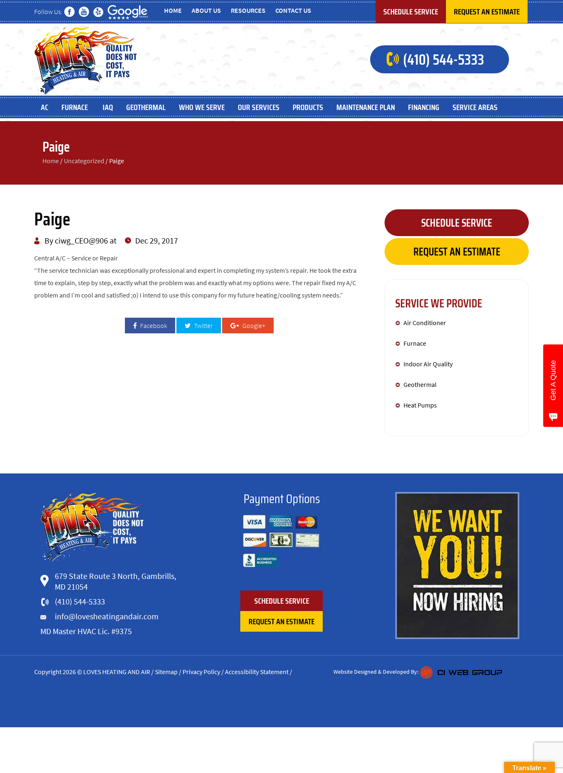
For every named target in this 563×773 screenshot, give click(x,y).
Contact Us (293, 10)
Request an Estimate (487, 11)
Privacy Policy (201, 672)
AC (44, 107)
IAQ (108, 107)
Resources (248, 10)
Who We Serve (202, 107)
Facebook (153, 325)
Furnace (75, 107)
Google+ (253, 325)
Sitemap (166, 672)
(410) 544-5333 (443, 59)
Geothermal (146, 107)
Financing (423, 107)
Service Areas (475, 107)
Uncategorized (84, 161)
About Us (206, 10)
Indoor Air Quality (428, 364)
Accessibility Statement (257, 672)
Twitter (203, 325)
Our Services (258, 107)
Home (173, 10)
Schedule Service (410, 11)
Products (308, 107)
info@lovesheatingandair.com (107, 616)
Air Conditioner (424, 323)
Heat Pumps (420, 405)
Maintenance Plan (365, 107)
